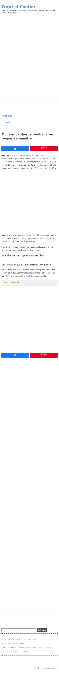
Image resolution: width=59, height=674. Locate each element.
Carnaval (16, 639)
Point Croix (5, 651)
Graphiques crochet (9, 643)
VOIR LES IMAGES (11, 283)
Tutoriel (24, 651)
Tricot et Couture (19, 6)
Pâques (48, 647)
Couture (7, 115)
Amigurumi (5, 639)
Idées (22, 643)
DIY (34, 639)
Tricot (6, 122)
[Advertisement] (22, 58)
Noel (40, 647)
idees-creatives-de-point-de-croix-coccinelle (18, 647)
